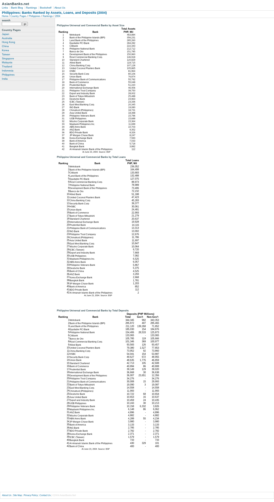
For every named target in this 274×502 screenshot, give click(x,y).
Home (5, 16)
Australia (7, 38)
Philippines (34, 16)
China (5, 46)
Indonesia (7, 70)
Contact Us (45, 495)
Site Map (17, 495)
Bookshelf (45, 7)
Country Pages (18, 16)
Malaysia (7, 62)
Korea (5, 50)
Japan (5, 34)
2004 (57, 16)
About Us (59, 7)
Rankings (31, 7)
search (6, 20)
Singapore (8, 58)
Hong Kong (8, 42)
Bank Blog (17, 7)
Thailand (7, 66)
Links (5, 7)
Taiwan (6, 54)
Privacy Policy (31, 495)
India (5, 78)
